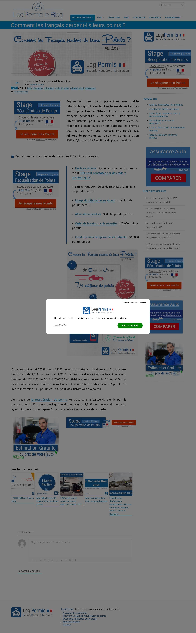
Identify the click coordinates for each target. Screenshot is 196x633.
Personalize (60, 325)
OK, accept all (130, 325)
